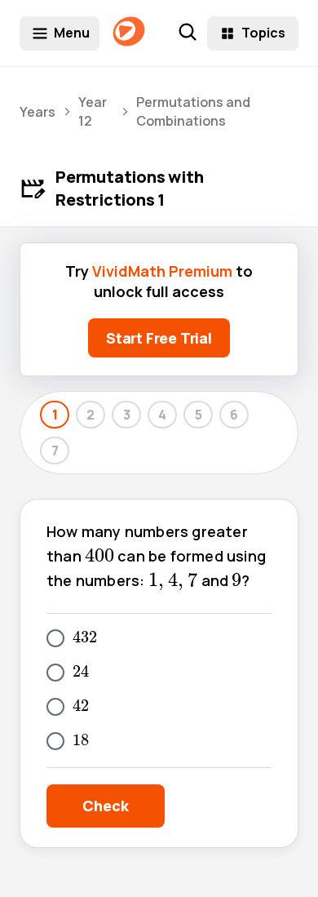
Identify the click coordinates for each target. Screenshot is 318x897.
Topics (263, 33)
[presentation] (99, 555)
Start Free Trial (159, 338)
